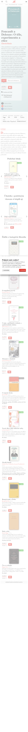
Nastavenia (6, 270)
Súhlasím (23, 270)
